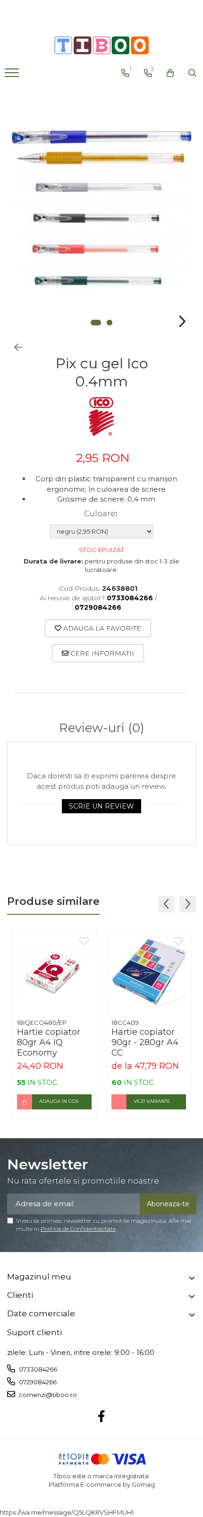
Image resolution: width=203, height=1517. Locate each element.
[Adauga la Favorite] (84, 941)
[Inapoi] (14, 347)
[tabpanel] (101, 210)
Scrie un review (101, 806)
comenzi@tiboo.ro (47, 1394)
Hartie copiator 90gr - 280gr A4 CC (144, 1042)
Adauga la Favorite (101, 628)
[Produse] (13, 75)
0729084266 (37, 1382)
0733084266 (37, 1369)
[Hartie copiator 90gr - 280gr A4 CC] (148, 971)
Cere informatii (101, 653)
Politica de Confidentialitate (78, 1228)
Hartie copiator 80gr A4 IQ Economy (48, 1042)
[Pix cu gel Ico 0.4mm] (101, 210)
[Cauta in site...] (192, 73)
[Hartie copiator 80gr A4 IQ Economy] (54, 971)
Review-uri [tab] (101, 728)
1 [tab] (96, 322)
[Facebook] (101, 1416)
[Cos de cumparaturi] (170, 73)
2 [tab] (109, 322)
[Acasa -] (101, 45)
